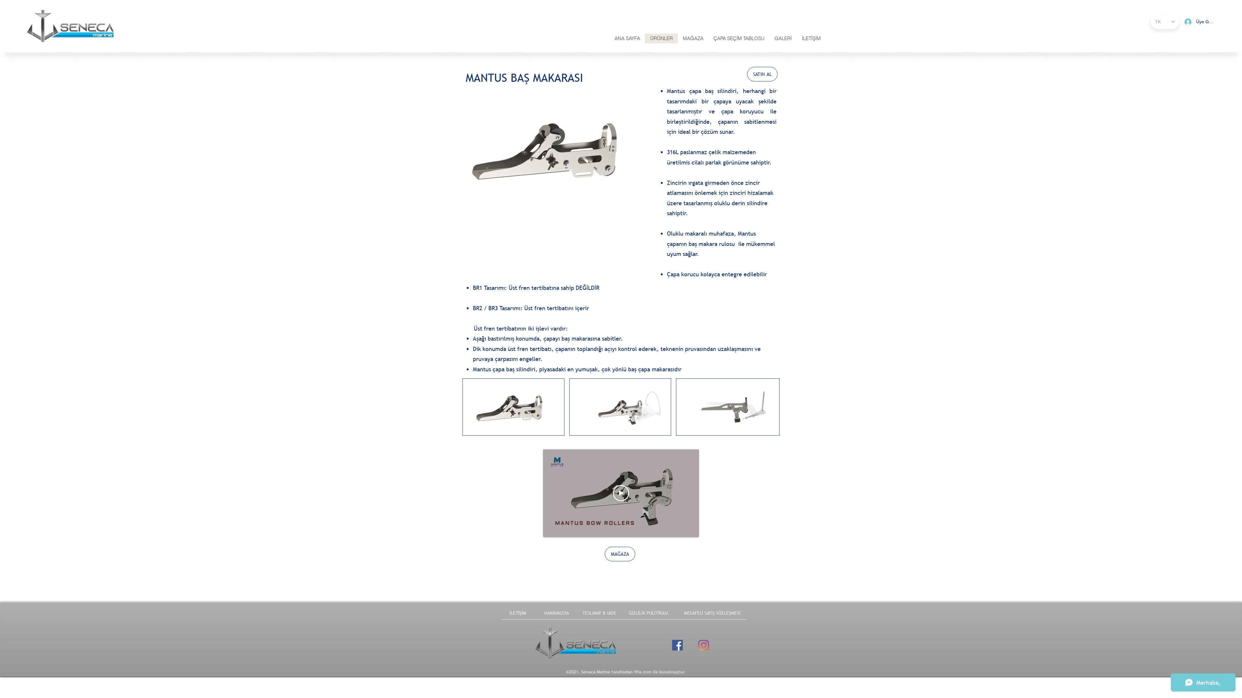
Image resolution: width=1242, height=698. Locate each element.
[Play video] (621, 493)
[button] (811, 38)
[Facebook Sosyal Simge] (677, 645)
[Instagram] (703, 645)
